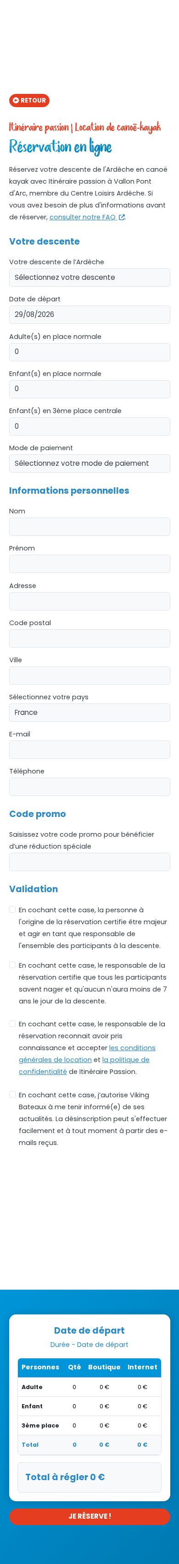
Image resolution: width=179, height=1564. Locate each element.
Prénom (22, 548)
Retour (33, 100)
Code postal (30, 622)
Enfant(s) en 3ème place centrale (65, 410)
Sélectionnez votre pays (49, 697)
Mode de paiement (41, 447)
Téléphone (27, 771)
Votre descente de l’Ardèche (56, 262)
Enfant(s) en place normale (55, 373)
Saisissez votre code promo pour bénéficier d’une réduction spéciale (81, 840)
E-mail (19, 734)
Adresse (22, 585)
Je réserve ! (89, 1516)
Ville (15, 660)
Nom (17, 511)
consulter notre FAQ (83, 217)
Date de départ (35, 299)
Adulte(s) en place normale (55, 336)
